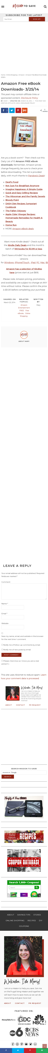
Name (4, 604)
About (8, 705)
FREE (21, 311)
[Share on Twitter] (12, 110)
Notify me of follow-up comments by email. (21, 645)
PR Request (35, 705)
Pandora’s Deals (36, 175)
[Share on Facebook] (6, 1050)
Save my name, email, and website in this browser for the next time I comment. (22, 637)
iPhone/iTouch (22, 262)
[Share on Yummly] (24, 110)
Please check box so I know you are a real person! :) (20, 662)
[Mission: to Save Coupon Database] (24, 872)
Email (4, 613)
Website (4, 623)
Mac (42, 262)
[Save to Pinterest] (18, 110)
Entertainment (24, 308)
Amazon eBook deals (23, 228)
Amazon (24, 305)
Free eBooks (23, 312)
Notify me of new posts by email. (17, 650)
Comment (5, 582)
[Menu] (2, 7)
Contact (20, 705)
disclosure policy (28, 103)
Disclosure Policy (29, 98)
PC (38, 262)
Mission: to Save (24, 6)
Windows (9, 262)
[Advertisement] (24, 47)
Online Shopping (25, 314)
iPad (33, 262)
